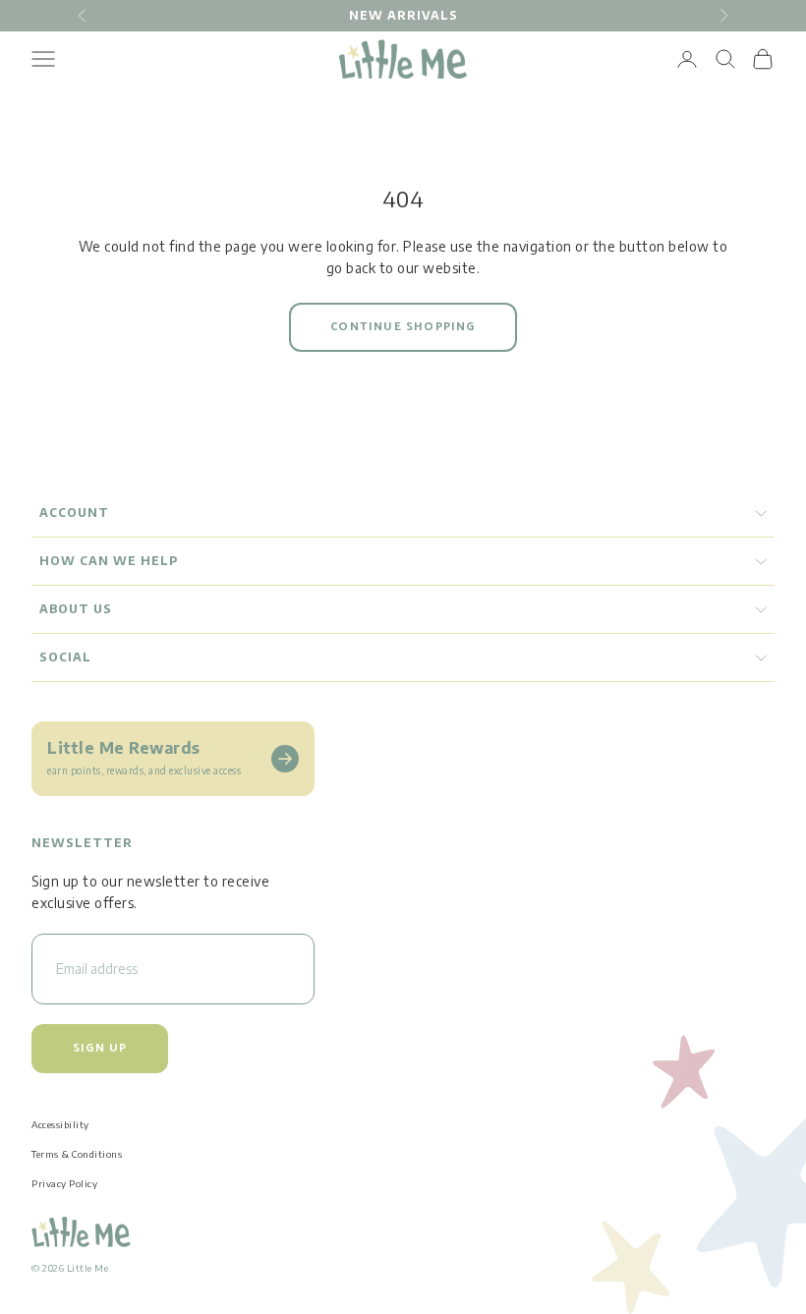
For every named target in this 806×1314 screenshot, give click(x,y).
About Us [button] (75, 608)
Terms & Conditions (76, 1154)
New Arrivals (403, 15)
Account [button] (74, 512)
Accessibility (60, 1124)
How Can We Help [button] (108, 560)
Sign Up (100, 1048)
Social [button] (65, 657)
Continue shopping (402, 326)
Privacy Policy (64, 1183)
